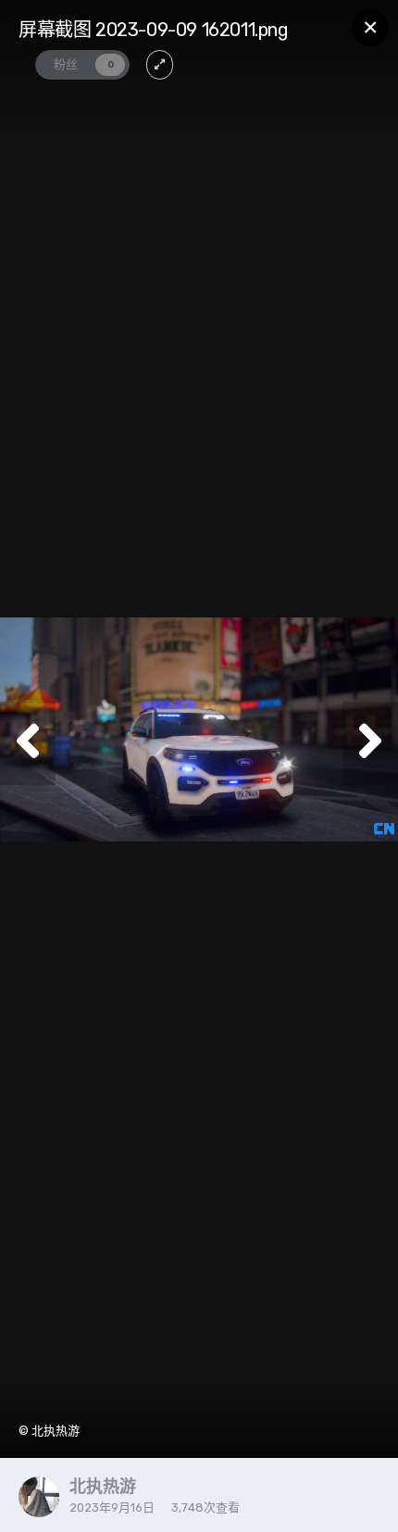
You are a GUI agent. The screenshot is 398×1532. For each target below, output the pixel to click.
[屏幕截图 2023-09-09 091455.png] (370, 743)
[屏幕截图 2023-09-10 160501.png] (28, 743)
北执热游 (102, 1486)
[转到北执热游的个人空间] (39, 1496)
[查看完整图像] (159, 65)
